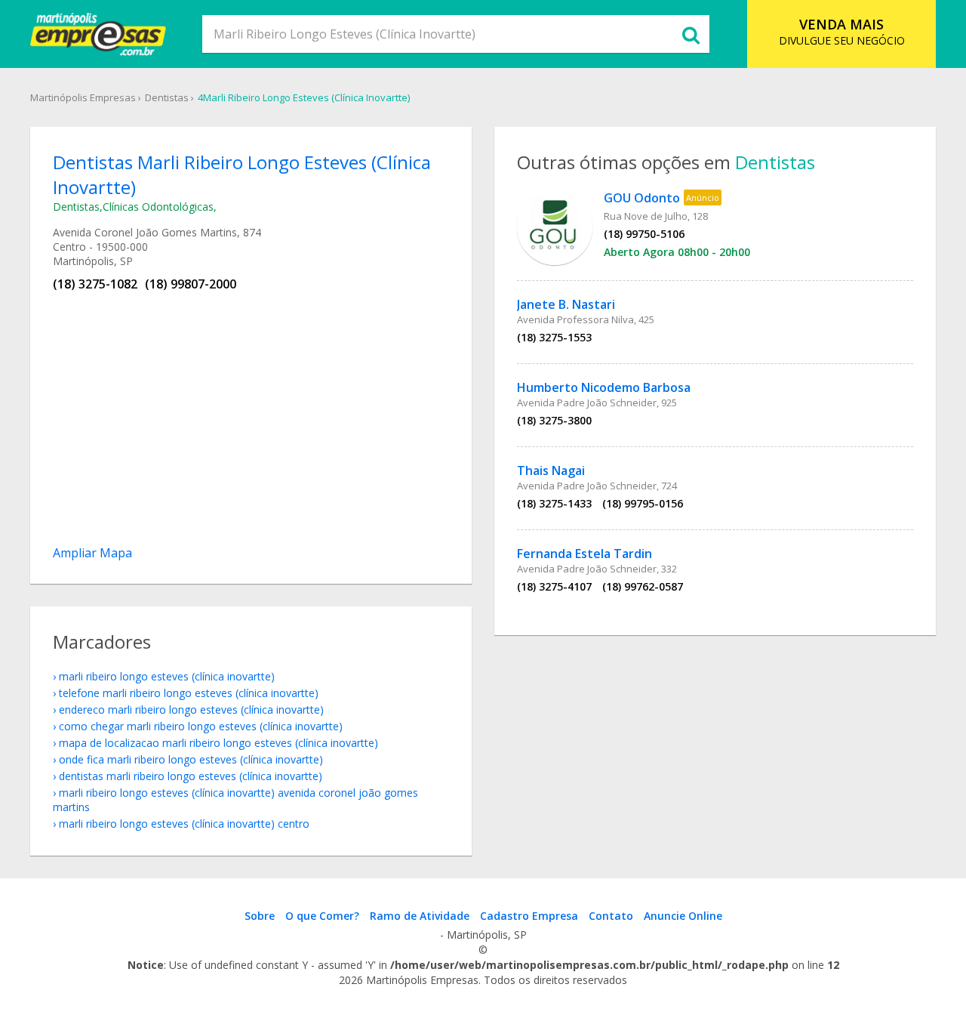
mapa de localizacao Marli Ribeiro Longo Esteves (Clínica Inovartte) (218, 743)
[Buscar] (690, 34)
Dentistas (167, 97)
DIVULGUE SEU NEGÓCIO (842, 31)
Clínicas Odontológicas (158, 206)
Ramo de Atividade (419, 915)
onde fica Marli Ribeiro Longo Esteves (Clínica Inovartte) (191, 759)
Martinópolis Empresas (83, 97)
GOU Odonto (642, 198)
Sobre (260, 915)
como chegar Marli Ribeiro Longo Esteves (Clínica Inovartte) (201, 726)
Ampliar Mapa (92, 552)
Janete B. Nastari (566, 304)
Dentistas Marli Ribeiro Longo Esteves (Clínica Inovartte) (190, 776)
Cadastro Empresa (529, 915)
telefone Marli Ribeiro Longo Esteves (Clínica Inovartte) (188, 693)
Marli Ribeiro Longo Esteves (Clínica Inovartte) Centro (184, 823)
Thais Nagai (551, 470)
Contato (611, 915)
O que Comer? (322, 915)
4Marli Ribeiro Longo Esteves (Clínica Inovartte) (304, 97)
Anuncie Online (683, 915)
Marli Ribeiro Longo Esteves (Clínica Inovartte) (167, 676)
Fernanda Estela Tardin (584, 553)
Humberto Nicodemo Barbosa (604, 387)
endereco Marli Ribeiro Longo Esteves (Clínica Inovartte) (191, 709)
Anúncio (702, 197)
